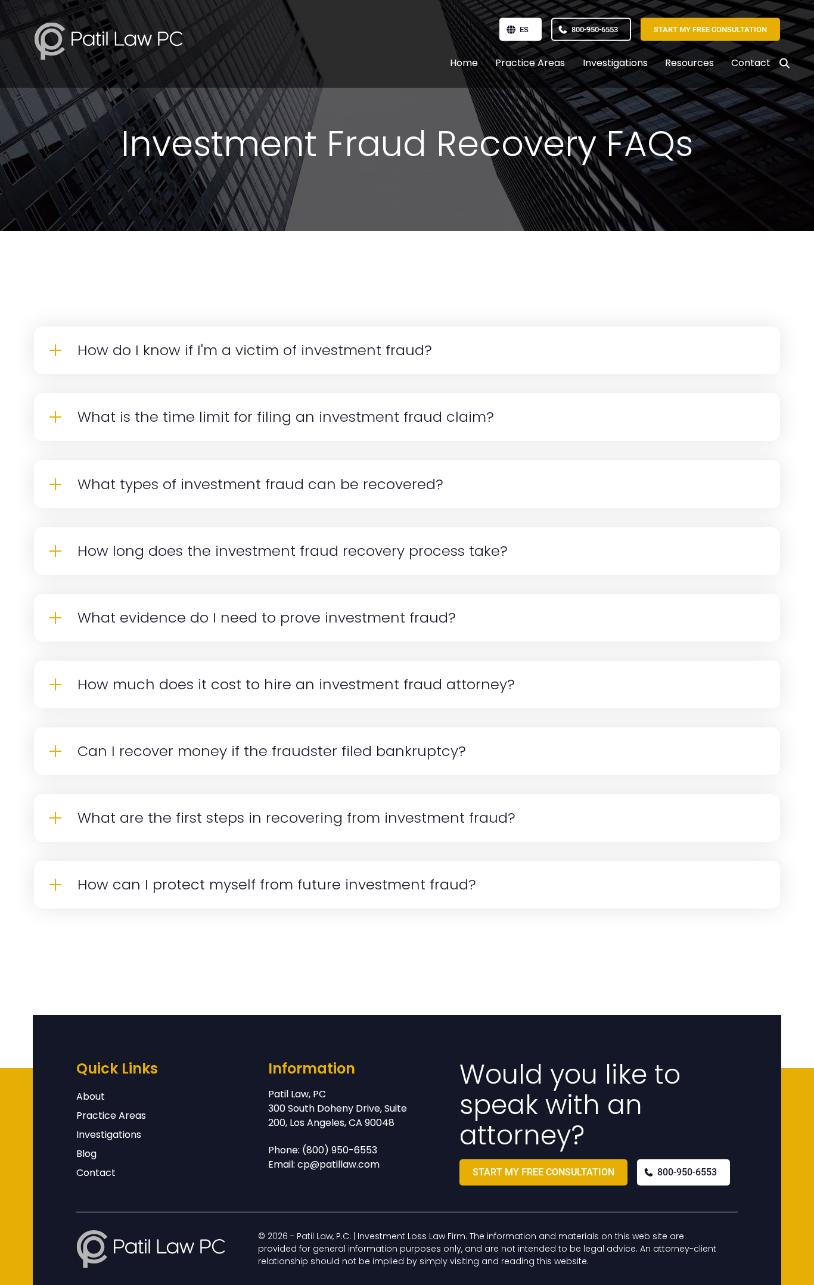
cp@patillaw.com (338, 1164)
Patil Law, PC (297, 1094)
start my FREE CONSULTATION (710, 29)
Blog (86, 1153)
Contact (750, 63)
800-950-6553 (594, 29)
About (90, 1096)
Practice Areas (530, 63)
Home (464, 63)
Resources (689, 63)
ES (524, 29)
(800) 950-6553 (339, 1150)
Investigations (615, 63)
